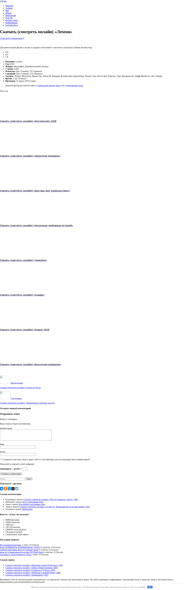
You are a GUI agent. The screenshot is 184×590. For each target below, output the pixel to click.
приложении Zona (74, 85)
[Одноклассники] (5, 488)
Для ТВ (8, 18)
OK (150, 587)
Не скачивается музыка (10, 545)
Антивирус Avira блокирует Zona (15, 554)
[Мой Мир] (9, 488)
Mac (7, 10)
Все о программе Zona (33, 502)
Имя (2, 444)
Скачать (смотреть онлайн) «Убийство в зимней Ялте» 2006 (32, 572)
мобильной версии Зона (49, 85)
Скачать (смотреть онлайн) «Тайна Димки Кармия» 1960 (31, 568)
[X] (13, 488)
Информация (11, 23)
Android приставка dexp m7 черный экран (19, 550)
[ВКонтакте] (1, 488)
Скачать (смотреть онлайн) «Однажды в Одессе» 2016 (30, 570)
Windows (9, 6)
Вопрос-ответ (11, 20)
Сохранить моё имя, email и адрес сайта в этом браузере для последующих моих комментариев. (46, 459)
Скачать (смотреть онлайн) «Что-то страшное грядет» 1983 (51, 499)
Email (2, 452)
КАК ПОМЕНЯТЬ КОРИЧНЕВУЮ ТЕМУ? (20, 547)
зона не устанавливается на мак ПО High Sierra (21, 552)
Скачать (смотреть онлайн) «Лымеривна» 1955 (26, 575)
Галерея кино (11, 25)
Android (9, 8)
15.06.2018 (5, 38)
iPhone (8, 13)
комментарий (6, 428)
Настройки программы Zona (32, 504)
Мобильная (10, 15)
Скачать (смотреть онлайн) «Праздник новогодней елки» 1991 (34, 565)
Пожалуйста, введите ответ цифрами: (17, 464)
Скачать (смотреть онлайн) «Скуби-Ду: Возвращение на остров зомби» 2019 (55, 507)
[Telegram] (16, 488)
